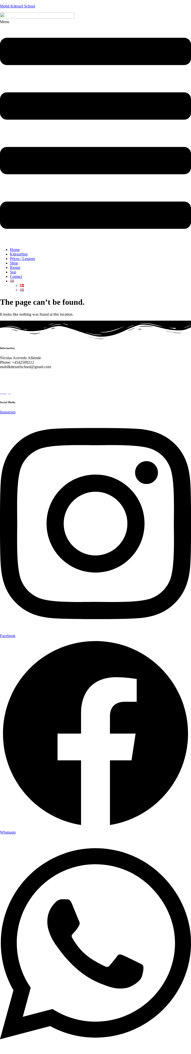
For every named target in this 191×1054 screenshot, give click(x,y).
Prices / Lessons (22, 258)
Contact (16, 276)
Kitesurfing (19, 254)
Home (15, 250)
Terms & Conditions (17, 384)
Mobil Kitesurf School (17, 6)
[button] (95, 132)
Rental (15, 267)
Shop (14, 263)
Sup (13, 272)
